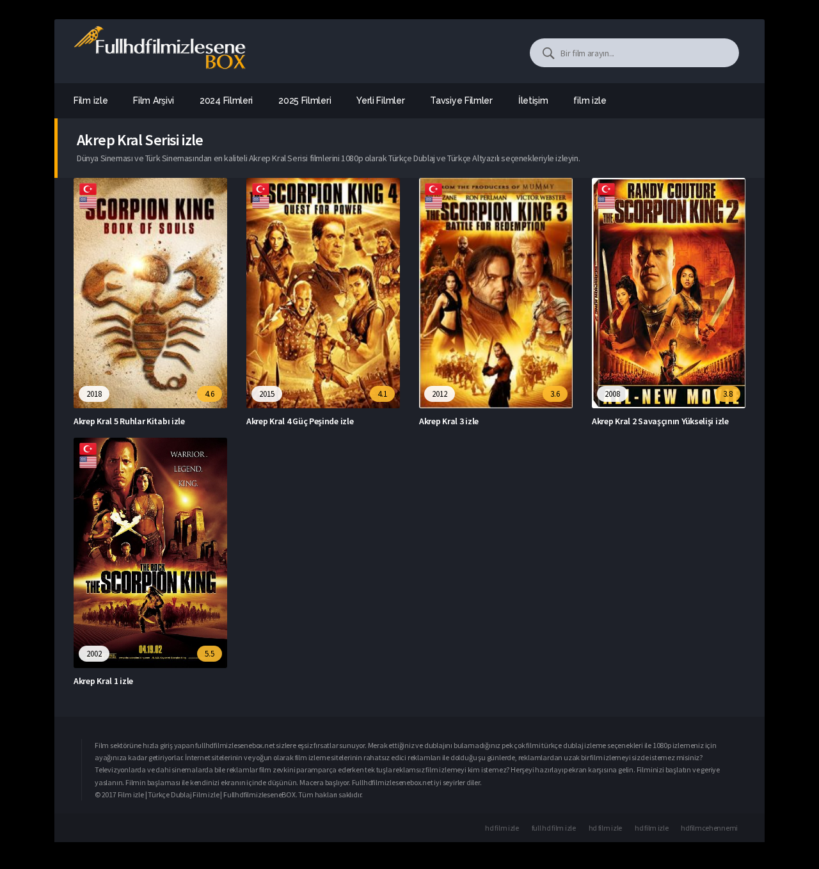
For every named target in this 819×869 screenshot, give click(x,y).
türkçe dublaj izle (568, 745)
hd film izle (501, 828)
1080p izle (668, 745)
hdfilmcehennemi (709, 828)
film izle (589, 100)
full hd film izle (554, 828)
